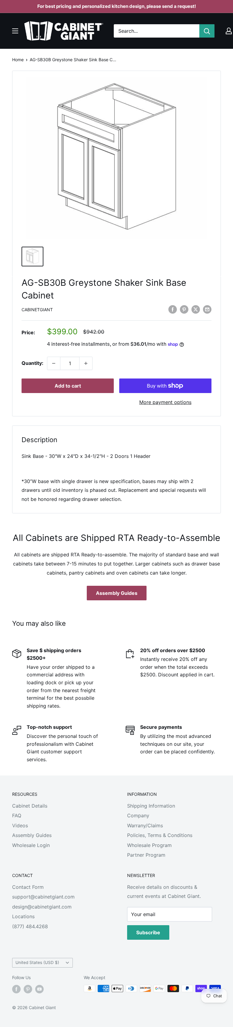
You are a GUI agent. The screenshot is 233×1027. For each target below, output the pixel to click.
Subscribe (148, 932)
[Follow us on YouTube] (39, 989)
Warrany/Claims (145, 825)
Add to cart (68, 386)
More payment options (165, 402)
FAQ (16, 815)
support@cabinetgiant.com (43, 897)
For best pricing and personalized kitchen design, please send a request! (116, 6)
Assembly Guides (116, 593)
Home (18, 59)
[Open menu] (15, 30)
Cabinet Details (29, 806)
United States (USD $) (37, 962)
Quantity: (32, 363)
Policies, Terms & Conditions (159, 835)
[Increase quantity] (85, 363)
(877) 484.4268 (30, 926)
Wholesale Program (149, 845)
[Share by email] (207, 309)
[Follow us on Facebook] (16, 989)
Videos (20, 825)
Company (138, 815)
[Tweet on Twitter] (195, 309)
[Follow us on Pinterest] (28, 989)
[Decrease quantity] (53, 363)
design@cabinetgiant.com (42, 907)
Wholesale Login (31, 845)
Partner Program (146, 855)
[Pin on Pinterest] (184, 309)
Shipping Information (151, 806)
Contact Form (28, 887)
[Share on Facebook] (172, 309)
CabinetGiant (37, 309)
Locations (23, 916)
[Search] (206, 31)
